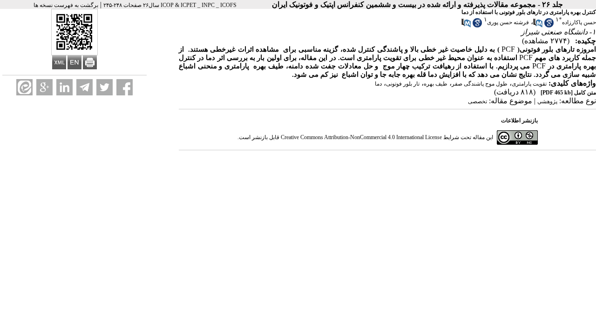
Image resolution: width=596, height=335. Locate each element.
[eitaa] (24, 87)
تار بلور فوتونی (403, 83)
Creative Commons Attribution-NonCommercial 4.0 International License (361, 137)
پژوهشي (547, 101)
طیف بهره (435, 83)
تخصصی (477, 101)
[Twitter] (104, 87)
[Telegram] (84, 87)
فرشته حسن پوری (508, 22)
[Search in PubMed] (537, 25)
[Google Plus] (44, 87)
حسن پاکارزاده (579, 22)
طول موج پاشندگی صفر (480, 83)
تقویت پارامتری (529, 83)
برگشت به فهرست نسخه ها (66, 5)
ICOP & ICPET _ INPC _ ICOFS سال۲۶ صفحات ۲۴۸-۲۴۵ (170, 5)
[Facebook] (124, 87)
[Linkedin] (64, 87)
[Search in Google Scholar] (549, 25)
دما (378, 83)
